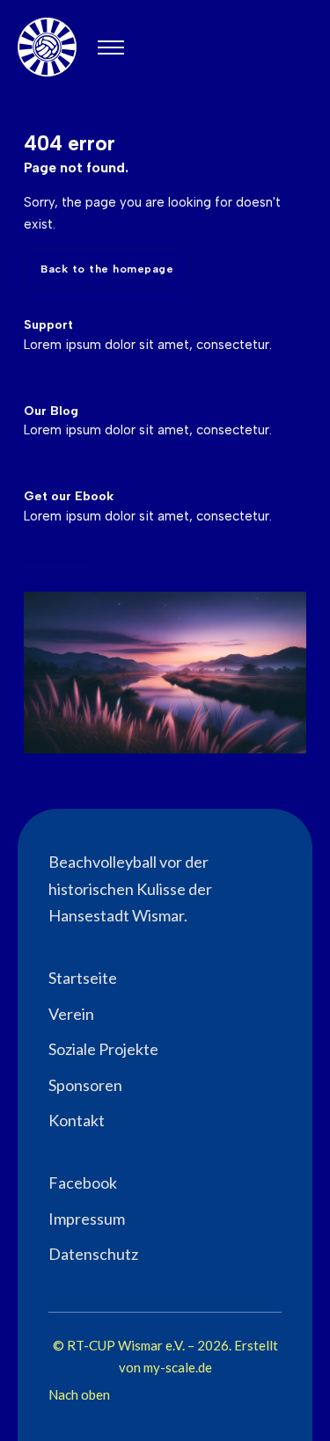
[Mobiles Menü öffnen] (111, 47)
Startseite (82, 977)
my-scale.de (177, 1367)
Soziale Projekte (103, 1049)
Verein (71, 1013)
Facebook (82, 1182)
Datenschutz (93, 1253)
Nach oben (79, 1394)
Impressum (86, 1218)
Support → (58, 377)
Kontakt (76, 1120)
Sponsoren (85, 1085)
